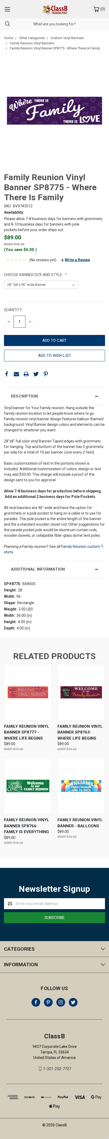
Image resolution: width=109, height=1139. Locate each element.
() (102, 9)
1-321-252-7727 (57, 1068)
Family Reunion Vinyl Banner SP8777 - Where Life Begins (26, 732)
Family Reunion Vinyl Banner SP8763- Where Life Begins (80, 732)
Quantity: (13, 310)
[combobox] (54, 24)
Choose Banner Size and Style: (34, 275)
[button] (54, 396)
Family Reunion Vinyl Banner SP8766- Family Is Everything (26, 826)
